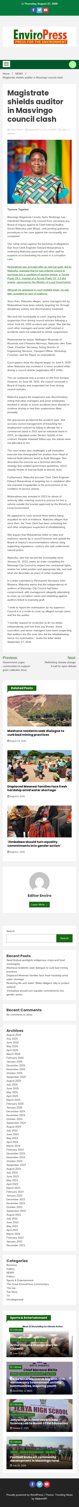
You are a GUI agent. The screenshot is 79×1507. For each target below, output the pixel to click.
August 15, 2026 (17, 741)
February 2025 (15, 1103)
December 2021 (15, 1245)
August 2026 (13, 1034)
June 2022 (12, 1222)
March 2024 (13, 1145)
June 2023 (12, 1176)
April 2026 (12, 1050)
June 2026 (12, 1042)
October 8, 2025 (20, 1428)
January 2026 (14, 1061)
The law (11, 1287)
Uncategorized (14, 1299)
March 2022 (13, 1233)
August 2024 (13, 1126)
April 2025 (12, 1096)
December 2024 (15, 1111)
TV (8, 1295)
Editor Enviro (17, 129)
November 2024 (15, 1115)
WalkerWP (41, 1498)
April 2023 (12, 1184)
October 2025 (14, 1073)
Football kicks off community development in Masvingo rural (34, 1459)
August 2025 (13, 1080)
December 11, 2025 (22, 1391)
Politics (10, 1276)
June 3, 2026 (19, 1353)
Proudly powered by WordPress (25, 1494)
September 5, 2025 (37, 129)
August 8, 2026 (17, 796)
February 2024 (15, 1149)
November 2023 (15, 1157)
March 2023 (13, 1187)
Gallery (10, 1268)
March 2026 (13, 1053)
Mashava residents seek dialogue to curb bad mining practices (35, 733)
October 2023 (14, 1161)
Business (11, 1265)
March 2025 (13, 1099)
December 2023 (15, 1153)
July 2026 (12, 1038)
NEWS (53, 129)
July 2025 (12, 1084)
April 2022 (12, 1230)
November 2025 (15, 1069)
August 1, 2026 (17, 852)
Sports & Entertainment (19, 1280)
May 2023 (12, 1180)
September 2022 (16, 1210)
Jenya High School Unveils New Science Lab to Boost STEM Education (39, 1421)
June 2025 (12, 1088)
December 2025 (15, 1065)
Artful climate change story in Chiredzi (33, 1347)
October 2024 (14, 1119)
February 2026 (15, 1057)
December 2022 (15, 1199)
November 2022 (15, 1203)
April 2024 (12, 1142)
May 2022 (12, 1226)
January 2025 (14, 1107)
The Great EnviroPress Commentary (27, 1284)
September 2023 (16, 1164)
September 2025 (16, 1076)
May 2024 (12, 1138)
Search (10, 931)
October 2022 (14, 1207)
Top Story (62, 129)
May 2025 (12, 1092)
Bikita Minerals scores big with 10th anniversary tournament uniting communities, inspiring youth (37, 1382)
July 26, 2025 (19, 1465)
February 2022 (15, 1237)
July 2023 (12, 1172)
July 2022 (12, 1218)
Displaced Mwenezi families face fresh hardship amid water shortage (37, 788)
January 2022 (14, 1241)
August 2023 (13, 1168)
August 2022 (13, 1214)
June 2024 (12, 1134)
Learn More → (39, 904)
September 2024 (16, 1122)
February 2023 (15, 1191)
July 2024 (12, 1130)
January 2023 (14, 1195)
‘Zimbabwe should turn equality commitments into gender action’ (34, 844)
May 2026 (12, 1046)
